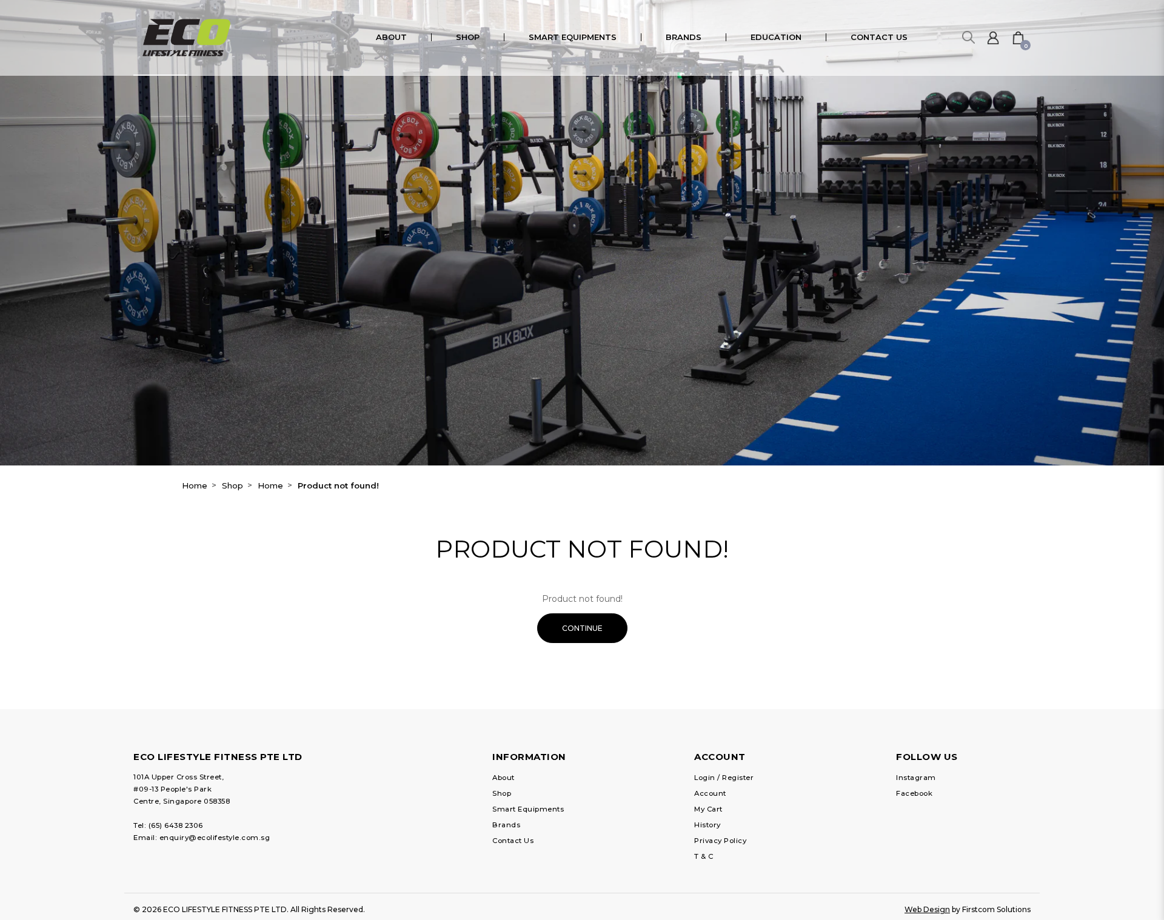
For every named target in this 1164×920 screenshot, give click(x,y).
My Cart (708, 809)
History (707, 825)
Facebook (914, 793)
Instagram (916, 777)
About (503, 777)
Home (194, 485)
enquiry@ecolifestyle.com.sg (214, 837)
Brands (506, 825)
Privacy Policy (720, 840)
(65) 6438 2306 (176, 825)
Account (710, 793)
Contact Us (513, 840)
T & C (704, 856)
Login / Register (724, 777)
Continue (582, 628)
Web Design (927, 909)
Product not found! (338, 485)
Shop (232, 485)
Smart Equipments (528, 809)
